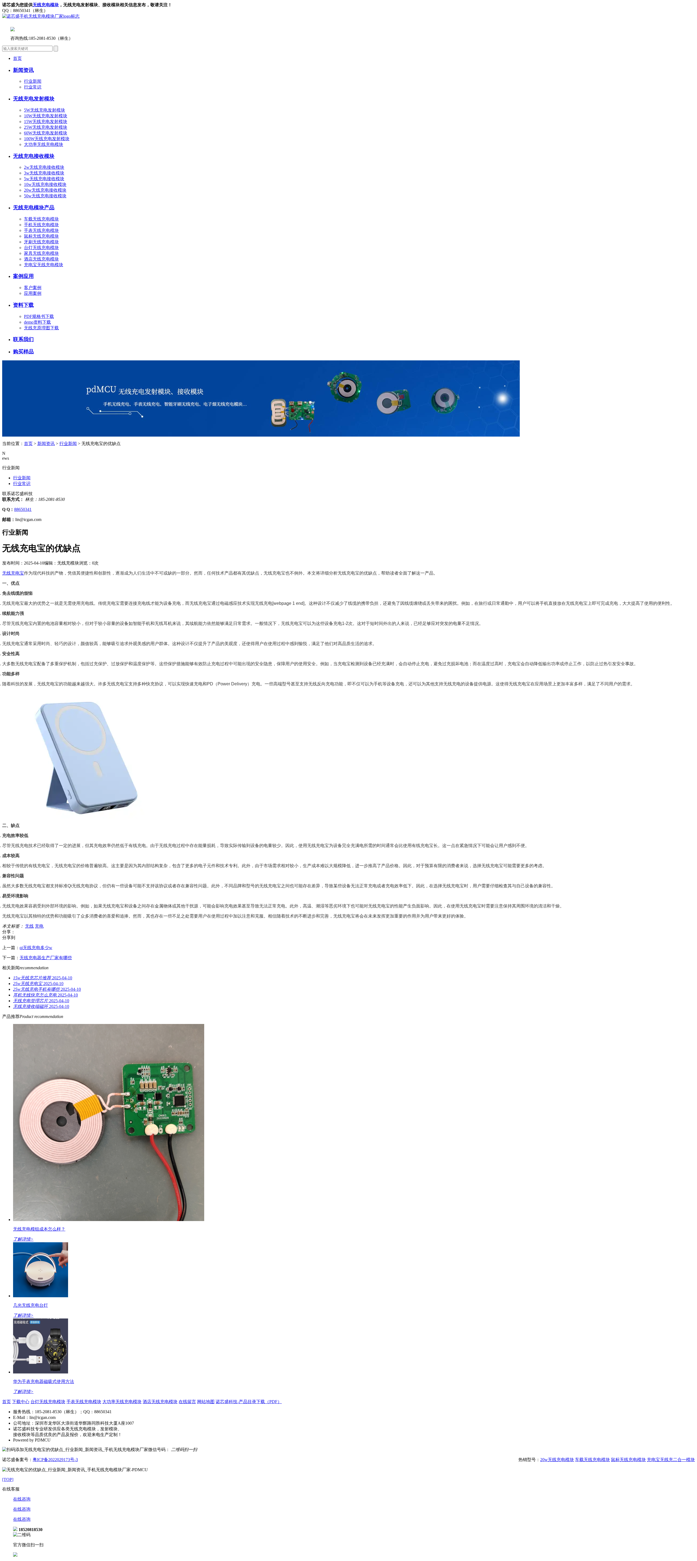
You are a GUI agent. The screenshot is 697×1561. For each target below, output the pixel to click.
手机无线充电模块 (41, 224)
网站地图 (206, 1401)
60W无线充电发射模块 (45, 133)
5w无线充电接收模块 (44, 178)
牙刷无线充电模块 (41, 242)
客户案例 (32, 287)
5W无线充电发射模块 (44, 110)
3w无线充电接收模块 (44, 173)
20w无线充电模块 (557, 1459)
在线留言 (187, 1401)
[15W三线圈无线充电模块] (261, 435)
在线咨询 (21, 1499)
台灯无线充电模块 (41, 247)
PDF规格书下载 (39, 316)
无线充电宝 (13, 573)
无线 (29, 926)
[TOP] (7, 1479)
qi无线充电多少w (36, 947)
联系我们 (23, 339)
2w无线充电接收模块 (44, 167)
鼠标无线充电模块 (41, 236)
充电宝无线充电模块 (43, 264)
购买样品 (23, 351)
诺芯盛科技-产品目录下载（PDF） (249, 1401)
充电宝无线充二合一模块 (671, 1459)
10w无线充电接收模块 (45, 184)
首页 (17, 58)
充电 (39, 926)
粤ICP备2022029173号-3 (55, 1459)
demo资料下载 (37, 322)
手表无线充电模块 (41, 230)
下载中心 (20, 1401)
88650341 (23, 509)
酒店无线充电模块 (41, 259)
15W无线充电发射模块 (45, 121)
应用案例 (32, 293)
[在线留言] (15, 1555)
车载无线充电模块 (41, 219)
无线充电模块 (46, 4)
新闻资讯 (46, 443)
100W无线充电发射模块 (46, 138)
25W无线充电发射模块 (45, 127)
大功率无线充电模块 (43, 144)
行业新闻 (32, 81)
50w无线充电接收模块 (45, 196)
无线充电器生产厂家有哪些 (46, 957)
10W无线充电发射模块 (45, 116)
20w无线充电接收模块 (45, 190)
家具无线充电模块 (41, 253)
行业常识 (32, 87)
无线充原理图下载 (41, 328)
